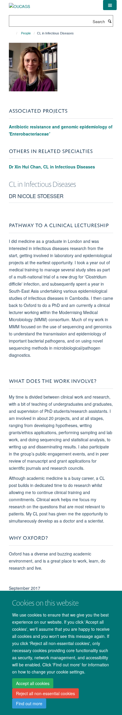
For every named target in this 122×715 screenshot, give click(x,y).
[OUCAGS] (19, 4)
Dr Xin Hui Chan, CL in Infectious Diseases (52, 167)
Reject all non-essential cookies (45, 693)
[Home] (14, 33)
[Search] (109, 21)
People (26, 33)
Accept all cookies (32, 683)
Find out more (29, 703)
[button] (110, 5)
